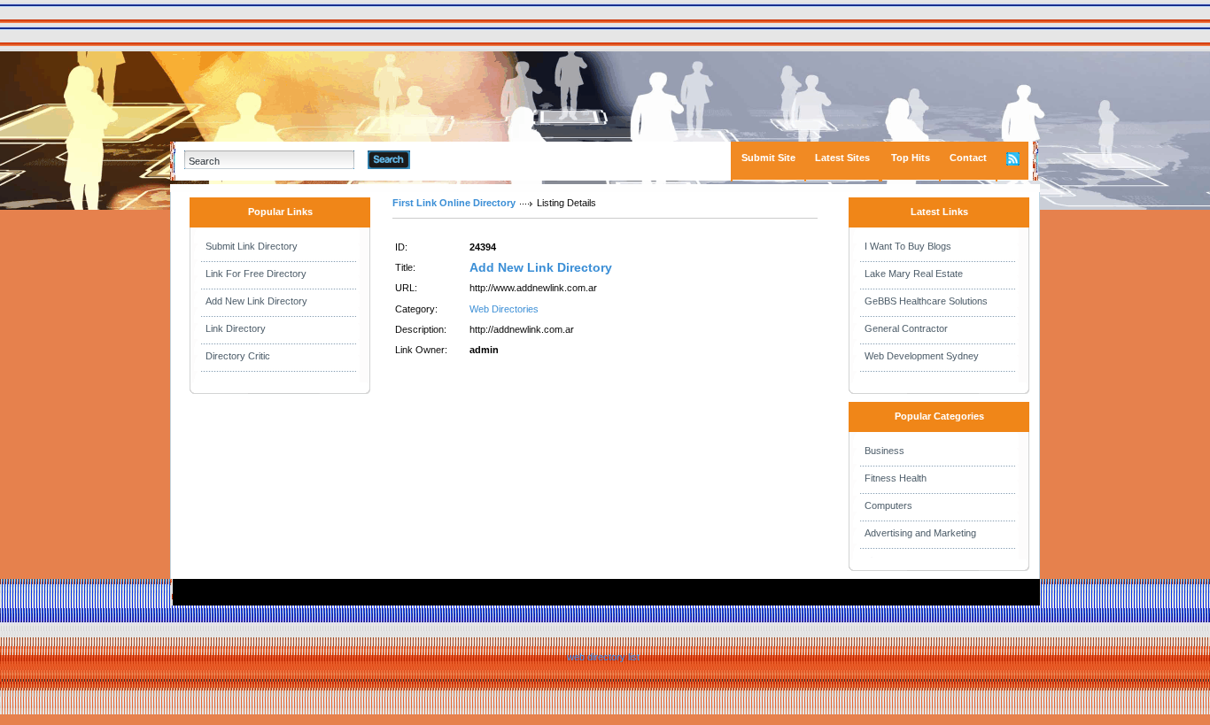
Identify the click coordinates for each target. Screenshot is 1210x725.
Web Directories (504, 309)
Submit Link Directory (252, 246)
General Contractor (906, 328)
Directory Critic (238, 356)
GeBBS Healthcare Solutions (926, 301)
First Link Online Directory (454, 202)
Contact (968, 157)
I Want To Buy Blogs (908, 246)
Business (884, 450)
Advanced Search (455, 159)
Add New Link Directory (256, 301)
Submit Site (768, 157)
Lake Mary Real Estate (914, 273)
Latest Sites (842, 157)
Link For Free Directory (256, 273)
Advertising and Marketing (920, 533)
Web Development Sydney (922, 356)
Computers (888, 505)
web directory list (603, 657)
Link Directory (236, 328)
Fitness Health (896, 478)
